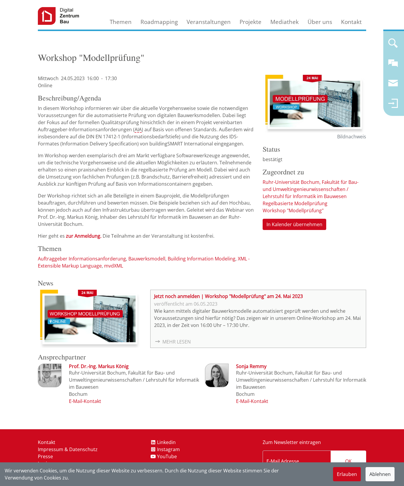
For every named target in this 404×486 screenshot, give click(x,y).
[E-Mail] (85, 401)
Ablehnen (380, 474)
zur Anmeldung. (83, 236)
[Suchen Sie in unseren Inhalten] (393, 45)
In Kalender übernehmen (294, 224)
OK (348, 461)
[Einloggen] (393, 106)
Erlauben (347, 474)
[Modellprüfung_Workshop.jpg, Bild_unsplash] (314, 104)
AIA (138, 129)
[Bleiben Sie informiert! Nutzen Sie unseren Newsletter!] (393, 85)
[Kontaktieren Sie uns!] (393, 65)
